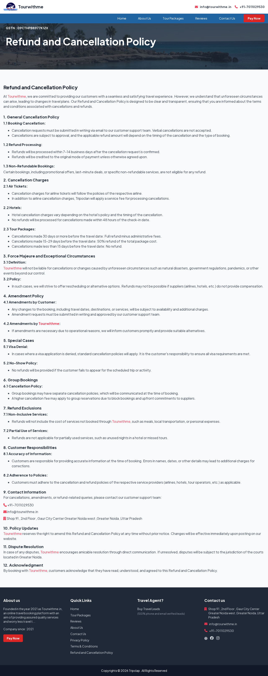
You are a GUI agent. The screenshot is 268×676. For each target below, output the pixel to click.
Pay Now (254, 18)
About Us (144, 18)
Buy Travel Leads (148, 609)
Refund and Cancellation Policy (91, 652)
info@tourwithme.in (215, 7)
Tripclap (134, 670)
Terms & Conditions (84, 646)
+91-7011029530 (252, 7)
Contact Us (227, 18)
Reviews (201, 18)
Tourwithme (30, 6)
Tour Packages (173, 18)
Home (121, 18)
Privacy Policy (79, 640)
